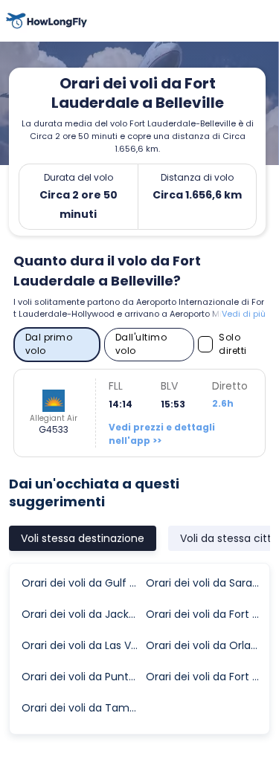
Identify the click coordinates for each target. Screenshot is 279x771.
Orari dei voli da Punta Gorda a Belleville (83, 676)
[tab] (82, 538)
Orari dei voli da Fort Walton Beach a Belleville (207, 676)
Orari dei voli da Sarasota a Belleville (207, 582)
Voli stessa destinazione (82, 538)
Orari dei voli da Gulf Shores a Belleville (83, 582)
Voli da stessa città (229, 538)
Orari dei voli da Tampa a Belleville (83, 707)
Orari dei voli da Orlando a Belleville (207, 645)
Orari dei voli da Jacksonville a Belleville (83, 614)
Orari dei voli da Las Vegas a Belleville (83, 645)
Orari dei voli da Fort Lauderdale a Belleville (207, 614)
